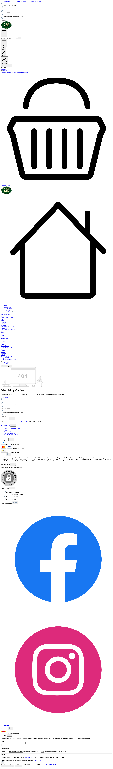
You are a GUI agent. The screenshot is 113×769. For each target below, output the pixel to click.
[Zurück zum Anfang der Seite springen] (2, 762)
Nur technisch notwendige (7, 766)
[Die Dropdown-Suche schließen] (19, 38)
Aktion (3, 741)
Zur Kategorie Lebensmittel (8, 329)
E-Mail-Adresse (5, 743)
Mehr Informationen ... (52, 764)
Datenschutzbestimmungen (15, 751)
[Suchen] (17, 38)
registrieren (6, 70)
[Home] (58, 250)
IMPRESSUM (8, 436)
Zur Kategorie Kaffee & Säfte (8, 359)
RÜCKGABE (7, 431)
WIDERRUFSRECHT (10, 433)
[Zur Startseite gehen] (6, 28)
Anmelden (3, 69)
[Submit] (1, 745)
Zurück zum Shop (5, 397)
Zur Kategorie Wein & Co (7, 347)
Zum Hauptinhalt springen (8, 1)
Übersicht (3, 72)
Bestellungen (24, 72)
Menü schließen (7, 66)
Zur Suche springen (20, 1)
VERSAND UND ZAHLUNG (12, 428)
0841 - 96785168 (23, 421)
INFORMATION (5, 425)
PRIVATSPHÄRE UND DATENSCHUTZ (15, 434)
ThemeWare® (37, 760)
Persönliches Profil (11, 72)
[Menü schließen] (1, 316)
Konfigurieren (18, 766)
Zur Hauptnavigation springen (33, 1)
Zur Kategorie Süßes (6, 314)
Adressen (18, 72)
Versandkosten (29, 757)
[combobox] (8, 38)
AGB (5, 430)
